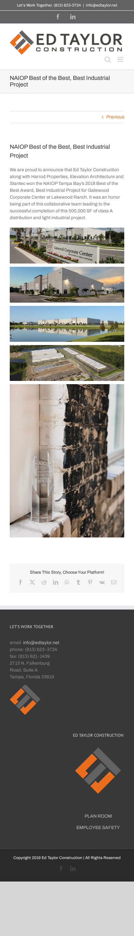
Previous (115, 116)
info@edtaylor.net (101, 5)
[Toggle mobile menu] (120, 59)
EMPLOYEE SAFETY (98, 827)
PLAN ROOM (98, 816)
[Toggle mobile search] (107, 59)
